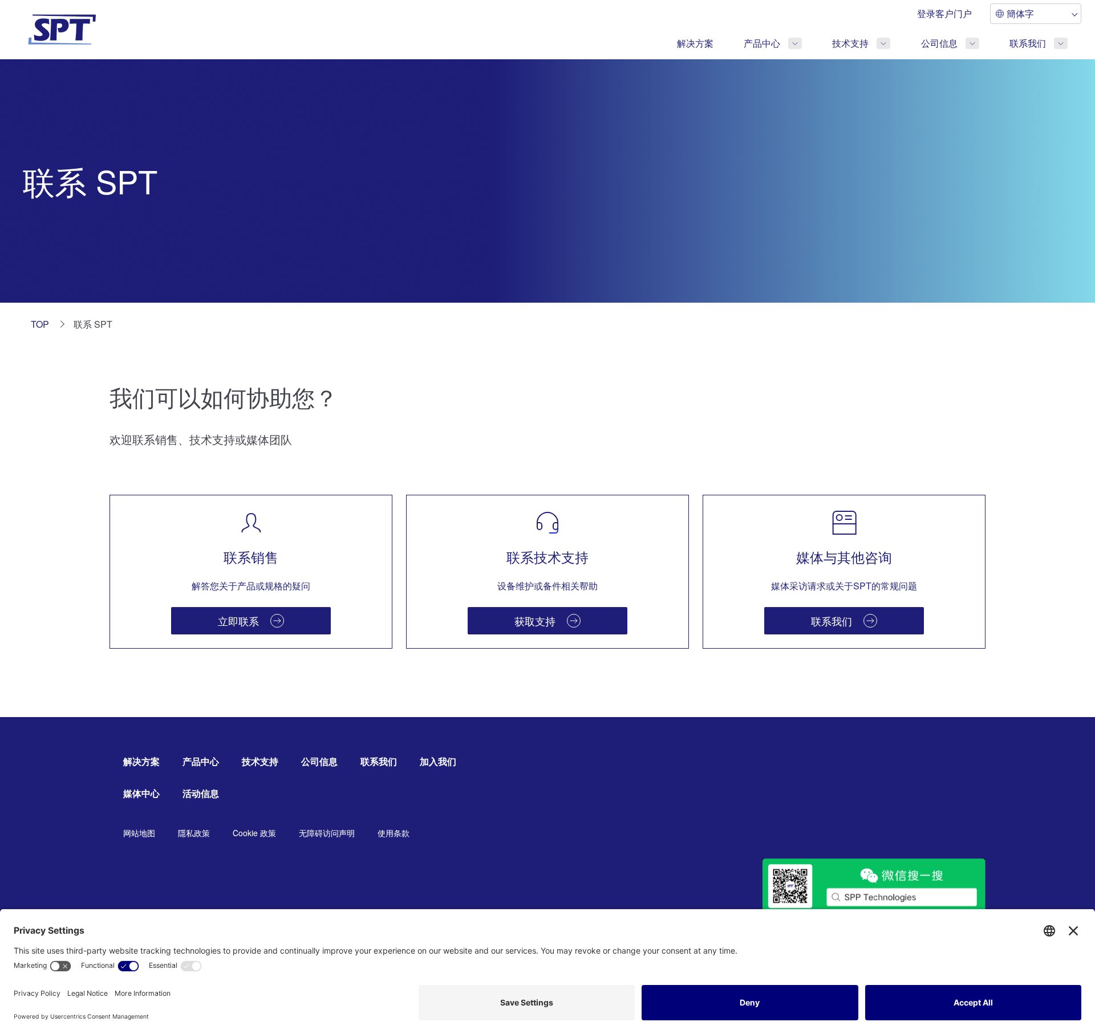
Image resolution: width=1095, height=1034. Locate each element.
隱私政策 (194, 832)
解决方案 (695, 43)
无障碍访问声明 (327, 832)
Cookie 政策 (254, 832)
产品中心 (762, 43)
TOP (40, 324)
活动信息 (200, 793)
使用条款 (393, 832)
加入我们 (438, 761)
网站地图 (139, 832)
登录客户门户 (944, 13)
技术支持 (850, 43)
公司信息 (939, 43)
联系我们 (1027, 43)
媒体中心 (141, 793)
